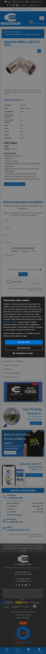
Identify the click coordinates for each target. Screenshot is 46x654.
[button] (23, 353)
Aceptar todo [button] (24, 342)
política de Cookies (10, 322)
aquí (23, 333)
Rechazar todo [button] (23, 348)
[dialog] (23, 327)
